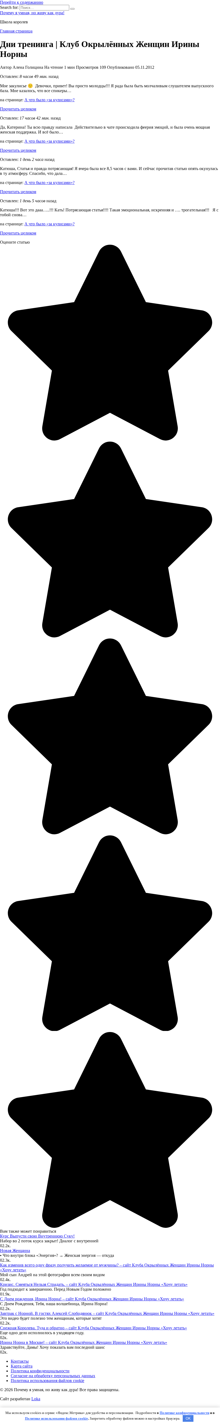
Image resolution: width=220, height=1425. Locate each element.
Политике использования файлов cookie (56, 1418)
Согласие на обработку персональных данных (53, 1375)
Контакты (20, 1361)
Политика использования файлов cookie (47, 1380)
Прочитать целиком (18, 109)
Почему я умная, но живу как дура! (32, 12)
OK (188, 1418)
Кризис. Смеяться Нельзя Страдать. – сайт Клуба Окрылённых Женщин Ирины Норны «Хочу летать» (94, 1284)
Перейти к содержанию (21, 2)
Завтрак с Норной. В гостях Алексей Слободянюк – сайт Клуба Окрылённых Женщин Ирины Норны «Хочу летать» (107, 1313)
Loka (35, 1399)
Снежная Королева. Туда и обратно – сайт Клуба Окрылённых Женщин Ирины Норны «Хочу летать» (93, 1328)
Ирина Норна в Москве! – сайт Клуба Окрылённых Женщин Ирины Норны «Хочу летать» (83, 1342)
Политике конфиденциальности (184, 1413)
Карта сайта (21, 1366)
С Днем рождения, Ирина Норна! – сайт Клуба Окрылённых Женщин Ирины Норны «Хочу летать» (92, 1299)
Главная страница (16, 31)
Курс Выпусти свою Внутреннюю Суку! (37, 1236)
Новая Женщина (15, 1250)
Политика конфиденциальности (40, 1371)
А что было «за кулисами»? (49, 100)
